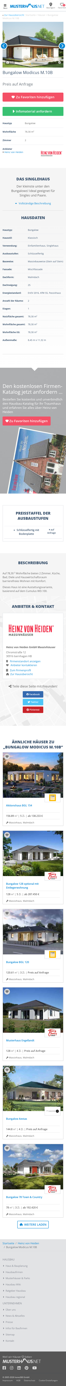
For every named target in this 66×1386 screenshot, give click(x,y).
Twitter (34, 702)
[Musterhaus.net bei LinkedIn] (21, 1368)
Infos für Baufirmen (16, 1328)
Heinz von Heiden (28, 1243)
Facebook (34, 694)
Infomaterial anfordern (35, 111)
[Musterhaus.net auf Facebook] (6, 1368)
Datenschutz (29, 1380)
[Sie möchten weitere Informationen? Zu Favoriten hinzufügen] (33, 45)
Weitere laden (34, 1224)
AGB (18, 1380)
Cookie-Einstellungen (48, 1380)
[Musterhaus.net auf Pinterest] (28, 1368)
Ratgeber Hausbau (16, 1290)
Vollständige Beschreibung (34, 203)
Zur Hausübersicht (14, 15)
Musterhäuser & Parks (18, 1278)
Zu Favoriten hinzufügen (35, 97)
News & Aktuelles (15, 1315)
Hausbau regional (15, 1297)
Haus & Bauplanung (17, 1265)
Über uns (11, 1309)
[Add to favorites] (7, 757)
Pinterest (34, 709)
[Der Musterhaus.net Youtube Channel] (34, 1368)
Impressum (8, 1380)
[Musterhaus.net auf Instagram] (13, 1368)
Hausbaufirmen (14, 1272)
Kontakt (10, 1340)
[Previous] (3, 45)
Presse (9, 1322)
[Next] (62, 45)
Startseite (8, 1243)
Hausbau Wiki (13, 1284)
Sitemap (10, 1334)
